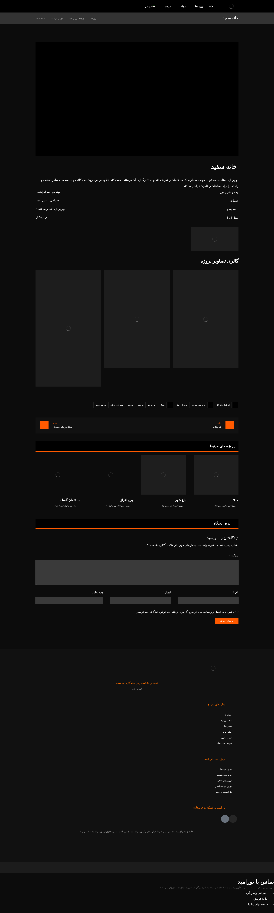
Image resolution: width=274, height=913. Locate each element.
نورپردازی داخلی (117, 405)
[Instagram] (233, 819)
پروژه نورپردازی (198, 405)
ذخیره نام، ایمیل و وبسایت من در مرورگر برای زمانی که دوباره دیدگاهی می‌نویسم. (185, 611)
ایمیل (166, 592)
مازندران (151, 405)
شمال (162, 405)
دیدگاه (233, 555)
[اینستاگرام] (38, 6)
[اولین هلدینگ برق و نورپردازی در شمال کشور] (231, 6)
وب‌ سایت (97, 592)
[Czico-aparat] (225, 819)
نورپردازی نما (182, 405)
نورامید (141, 405)
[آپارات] (44, 6)
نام (235, 592)
